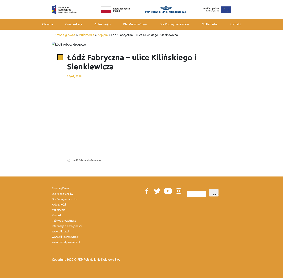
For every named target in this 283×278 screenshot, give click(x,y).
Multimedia (210, 24)
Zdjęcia (102, 35)
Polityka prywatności (64, 220)
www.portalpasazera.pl (66, 242)
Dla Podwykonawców (174, 24)
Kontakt (235, 24)
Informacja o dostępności (67, 226)
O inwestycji (73, 24)
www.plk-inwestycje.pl (65, 236)
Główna (47, 24)
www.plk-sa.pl (60, 231)
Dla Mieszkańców (135, 24)
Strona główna (65, 35)
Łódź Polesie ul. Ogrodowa (87, 160)
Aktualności (102, 24)
